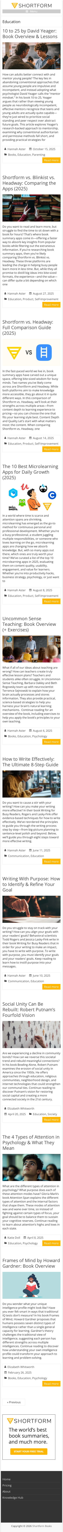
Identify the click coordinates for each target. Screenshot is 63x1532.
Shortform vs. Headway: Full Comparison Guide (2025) (27, 327)
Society (52, 1114)
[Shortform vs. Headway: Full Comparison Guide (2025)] (31, 341)
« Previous (14, 1402)
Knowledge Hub (12, 1498)
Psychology (39, 736)
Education (24, 155)
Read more (51, 160)
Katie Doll (14, 1238)
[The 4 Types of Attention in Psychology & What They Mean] (31, 1156)
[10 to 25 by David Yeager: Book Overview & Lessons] (31, 44)
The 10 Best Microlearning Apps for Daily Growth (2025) (30, 472)
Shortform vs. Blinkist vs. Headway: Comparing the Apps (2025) (29, 183)
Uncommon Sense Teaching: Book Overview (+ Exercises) (29, 624)
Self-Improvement (46, 299)
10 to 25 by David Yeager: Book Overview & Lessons (29, 33)
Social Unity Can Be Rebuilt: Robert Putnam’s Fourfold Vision (28, 1009)
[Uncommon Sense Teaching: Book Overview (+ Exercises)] (31, 637)
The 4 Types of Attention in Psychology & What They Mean (30, 1142)
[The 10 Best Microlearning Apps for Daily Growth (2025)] (31, 485)
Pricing (7, 1485)
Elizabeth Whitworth (21, 1108)
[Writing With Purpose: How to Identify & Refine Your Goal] (31, 897)
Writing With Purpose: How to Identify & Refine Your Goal (31, 884)
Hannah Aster (17, 149)
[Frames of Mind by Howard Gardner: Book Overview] (31, 1274)
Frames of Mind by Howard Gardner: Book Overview (31, 1263)
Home (6, 1479)
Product (28, 299)
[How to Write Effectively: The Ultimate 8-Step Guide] (31, 772)
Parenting (38, 155)
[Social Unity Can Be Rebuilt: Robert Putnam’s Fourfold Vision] (31, 1023)
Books (12, 155)
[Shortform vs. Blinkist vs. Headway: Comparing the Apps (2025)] (31, 196)
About (6, 1491)
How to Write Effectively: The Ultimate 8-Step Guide (30, 762)
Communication (18, 856)
